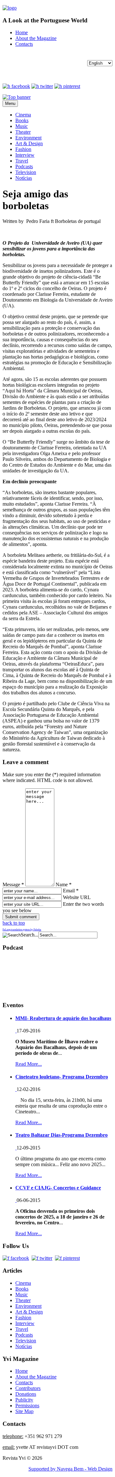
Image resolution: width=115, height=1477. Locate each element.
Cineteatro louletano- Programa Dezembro (61, 1076)
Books (21, 120)
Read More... (28, 1064)
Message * (13, 884)
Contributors (28, 1388)
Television (25, 172)
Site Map (24, 1411)
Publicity (24, 1399)
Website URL (76, 897)
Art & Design (29, 143)
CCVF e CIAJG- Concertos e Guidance (58, 1187)
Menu (10, 103)
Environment (28, 137)
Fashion (23, 149)
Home (21, 32)
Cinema (23, 114)
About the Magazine (36, 38)
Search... (29, 934)
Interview (24, 155)
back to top (14, 923)
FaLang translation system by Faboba (22, 929)
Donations (25, 1394)
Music (21, 126)
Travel (21, 160)
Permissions (27, 1405)
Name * (64, 884)
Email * (71, 890)
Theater (23, 132)
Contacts (24, 44)
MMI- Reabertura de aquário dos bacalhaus (63, 1018)
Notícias (23, 178)
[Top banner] (17, 97)
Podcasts (24, 166)
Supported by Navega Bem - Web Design (70, 1469)
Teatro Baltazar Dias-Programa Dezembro (61, 1135)
